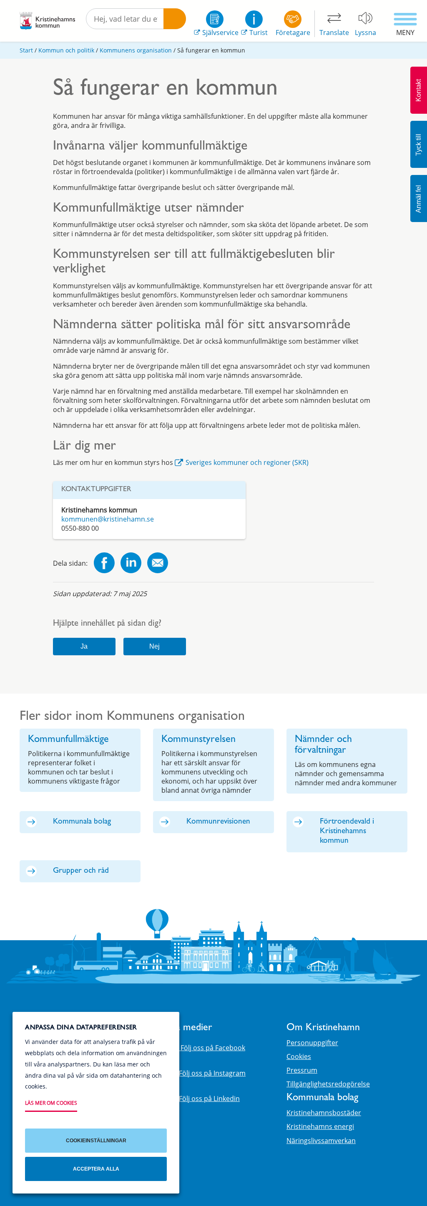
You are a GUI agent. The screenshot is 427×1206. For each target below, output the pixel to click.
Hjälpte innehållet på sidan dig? (107, 624)
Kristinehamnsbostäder (323, 1112)
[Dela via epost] (157, 563)
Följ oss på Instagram (212, 1073)
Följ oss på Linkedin (209, 1098)
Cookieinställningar (96, 1141)
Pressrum (301, 1070)
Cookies (298, 1056)
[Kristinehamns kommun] (47, 20)
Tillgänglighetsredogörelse (328, 1084)
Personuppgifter (312, 1042)
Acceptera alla (96, 1169)
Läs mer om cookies (51, 1102)
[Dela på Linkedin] (131, 563)
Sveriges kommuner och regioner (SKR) (247, 462)
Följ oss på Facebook (212, 1047)
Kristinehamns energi (320, 1126)
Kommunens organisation (136, 50)
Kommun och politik (66, 50)
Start (26, 50)
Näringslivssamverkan (321, 1140)
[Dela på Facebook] (104, 563)
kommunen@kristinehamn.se (107, 519)
